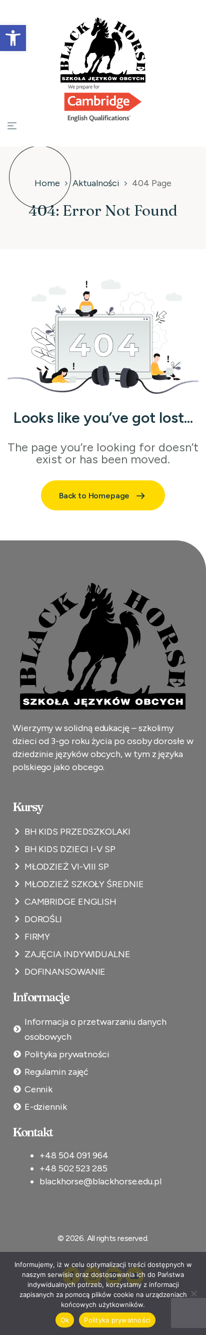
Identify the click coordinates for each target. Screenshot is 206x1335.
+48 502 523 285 (74, 1168)
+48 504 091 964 (74, 1155)
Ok (65, 1320)
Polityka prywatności (117, 1320)
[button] (13, 38)
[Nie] (193, 1293)
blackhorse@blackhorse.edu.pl (101, 1181)
